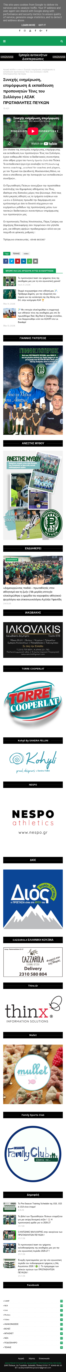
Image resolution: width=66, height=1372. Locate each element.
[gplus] (41, 30)
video (19, 69)
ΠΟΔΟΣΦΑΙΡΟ (33, 1343)
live (33, 1310)
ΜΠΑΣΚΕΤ (33, 1333)
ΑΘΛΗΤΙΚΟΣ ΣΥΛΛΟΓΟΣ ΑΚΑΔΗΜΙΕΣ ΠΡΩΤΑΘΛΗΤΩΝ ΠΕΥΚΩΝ (33, 1363)
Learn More (28, 25)
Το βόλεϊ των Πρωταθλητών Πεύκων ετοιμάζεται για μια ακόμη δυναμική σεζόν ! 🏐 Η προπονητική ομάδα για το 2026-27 (40, 1219)
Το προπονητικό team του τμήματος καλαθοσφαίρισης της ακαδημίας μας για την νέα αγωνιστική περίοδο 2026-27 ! (38, 1248)
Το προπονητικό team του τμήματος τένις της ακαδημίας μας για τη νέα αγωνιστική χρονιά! (39, 279)
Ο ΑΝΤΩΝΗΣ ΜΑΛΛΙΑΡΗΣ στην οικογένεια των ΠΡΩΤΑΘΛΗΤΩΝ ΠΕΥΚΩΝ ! (40, 1233)
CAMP (33, 1301)
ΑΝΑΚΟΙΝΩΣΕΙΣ (33, 1324)
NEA (33, 1305)
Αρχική (21, 1358)
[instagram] (24, 30)
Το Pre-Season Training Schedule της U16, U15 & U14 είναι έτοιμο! (40, 1205)
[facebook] (19, 30)
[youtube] (30, 30)
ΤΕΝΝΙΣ (16, 254)
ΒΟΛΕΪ (33, 1329)
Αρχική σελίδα (9, 69)
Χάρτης (32, 1358)
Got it (42, 25)
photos (33, 1315)
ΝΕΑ (33, 1338)
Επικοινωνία (44, 1358)
